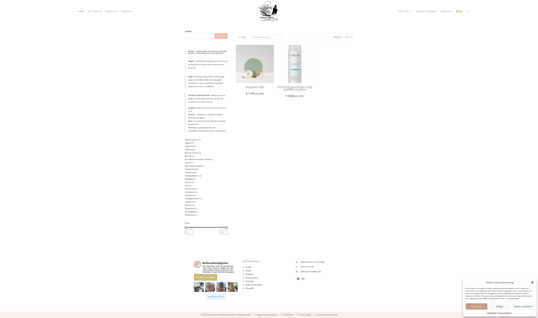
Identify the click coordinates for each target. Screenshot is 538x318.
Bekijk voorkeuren (523, 306)
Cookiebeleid (492, 313)
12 (344, 37)
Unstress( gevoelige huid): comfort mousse (294, 88)
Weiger (499, 306)
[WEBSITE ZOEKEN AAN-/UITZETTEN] (468, 11)
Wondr (191, 51)
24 (347, 37)
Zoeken (188, 31)
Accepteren (476, 306)
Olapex (191, 61)
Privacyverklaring (505, 313)
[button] (532, 282)
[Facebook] (298, 278)
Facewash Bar (255, 87)
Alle (351, 37)
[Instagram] (303, 278)
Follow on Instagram (205, 277)
